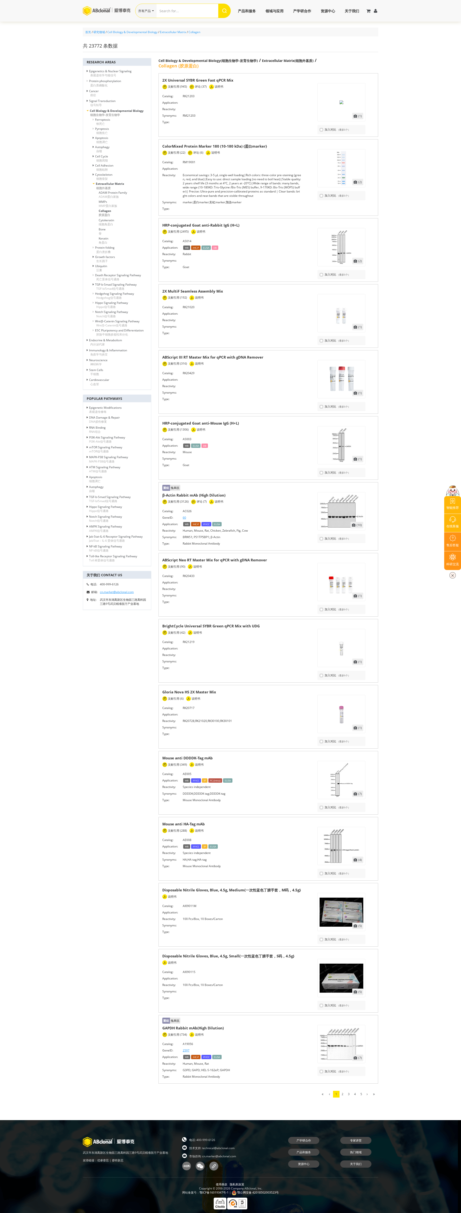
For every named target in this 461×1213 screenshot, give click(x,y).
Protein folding (105, 250)
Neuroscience (98, 362)
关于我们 (352, 10)
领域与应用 (275, 10)
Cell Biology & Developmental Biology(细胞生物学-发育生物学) (208, 60)
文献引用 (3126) (178, 501)
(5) (360, 926)
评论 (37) (200, 86)
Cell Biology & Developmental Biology (132, 32)
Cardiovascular (99, 382)
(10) (359, 525)
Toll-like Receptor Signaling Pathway (113, 558)
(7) (360, 794)
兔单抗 (171, 488)
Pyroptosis (102, 131)
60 (184, 518)
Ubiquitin (101, 268)
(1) (360, 116)
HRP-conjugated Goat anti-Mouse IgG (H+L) (200, 423)
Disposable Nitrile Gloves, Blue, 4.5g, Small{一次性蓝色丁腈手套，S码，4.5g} (228, 956)
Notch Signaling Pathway (111, 314)
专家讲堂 (356, 1140)
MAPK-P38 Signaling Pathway (108, 459)
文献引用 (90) (176, 566)
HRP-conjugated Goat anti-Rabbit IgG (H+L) (200, 225)
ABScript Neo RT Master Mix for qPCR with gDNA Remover (214, 560)
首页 (88, 32)
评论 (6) (198, 152)
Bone (102, 231)
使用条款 (221, 1184)
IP (205, 780)
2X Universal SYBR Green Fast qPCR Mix (197, 80)
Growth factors (105, 259)
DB (215, 247)
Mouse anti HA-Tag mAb (183, 824)
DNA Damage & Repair (104, 419)
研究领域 (99, 32)
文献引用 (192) (177, 297)
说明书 (218, 86)
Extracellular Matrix (173, 32)
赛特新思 (117, 1160)
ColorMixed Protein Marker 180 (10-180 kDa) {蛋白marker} (214, 146)
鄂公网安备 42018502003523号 (258, 1192)
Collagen (194, 32)
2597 (186, 1050)
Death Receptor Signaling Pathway (118, 277)
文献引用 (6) (175, 699)
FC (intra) (215, 780)
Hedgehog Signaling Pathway (114, 296)
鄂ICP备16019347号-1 (214, 1192)
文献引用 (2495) (178, 231)
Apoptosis (101, 140)
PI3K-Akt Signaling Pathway (107, 439)
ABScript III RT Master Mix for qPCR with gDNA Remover (212, 357)
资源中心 (328, 10)
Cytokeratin (106, 222)
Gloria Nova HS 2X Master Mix (189, 692)
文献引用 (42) (176, 633)
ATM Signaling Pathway (104, 469)
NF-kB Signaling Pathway (105, 548)
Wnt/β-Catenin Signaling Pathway (117, 323)
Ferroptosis (102, 122)
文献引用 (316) (177, 363)
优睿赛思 (103, 1160)
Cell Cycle (101, 158)
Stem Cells (96, 372)
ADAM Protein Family (113, 195)
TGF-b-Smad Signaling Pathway (116, 286)
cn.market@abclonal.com (117, 592)
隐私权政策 (237, 1184)
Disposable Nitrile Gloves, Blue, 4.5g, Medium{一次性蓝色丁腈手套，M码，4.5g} (231, 890)
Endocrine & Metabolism (105, 342)
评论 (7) (201, 501)
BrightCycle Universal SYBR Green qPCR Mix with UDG (211, 626)
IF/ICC (206, 524)
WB (186, 247)
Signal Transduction (102, 103)
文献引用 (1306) (178, 429)
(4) (360, 860)
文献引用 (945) (177, 86)
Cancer (94, 93)
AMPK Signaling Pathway (105, 528)
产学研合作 (302, 10)
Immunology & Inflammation (108, 352)
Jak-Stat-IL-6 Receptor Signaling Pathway (116, 538)
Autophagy (102, 149)
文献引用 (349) (177, 765)
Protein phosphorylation (105, 83)
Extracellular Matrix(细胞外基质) (288, 60)
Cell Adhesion (104, 167)
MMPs (108, 204)
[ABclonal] (109, 11)
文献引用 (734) (177, 1035)
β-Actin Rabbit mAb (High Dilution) (193, 495)
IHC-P (196, 247)
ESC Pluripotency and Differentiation (119, 332)
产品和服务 (247, 10)
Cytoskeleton (103, 177)
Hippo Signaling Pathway (111, 305)
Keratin (103, 240)
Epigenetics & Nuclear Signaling (110, 73)
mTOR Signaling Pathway (105, 449)
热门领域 (356, 1152)
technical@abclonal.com (218, 1148)
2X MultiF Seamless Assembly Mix (192, 291)
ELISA (206, 247)
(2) (360, 182)
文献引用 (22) (176, 152)
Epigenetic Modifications (105, 410)
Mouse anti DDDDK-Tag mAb (187, 758)
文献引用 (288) (177, 831)
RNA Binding (97, 430)
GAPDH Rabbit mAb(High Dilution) (193, 1028)
